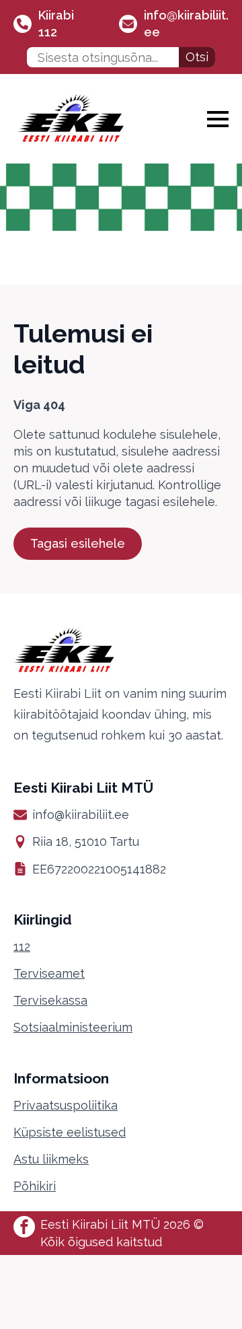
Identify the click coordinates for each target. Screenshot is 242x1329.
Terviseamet (49, 973)
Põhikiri (34, 1186)
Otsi (197, 57)
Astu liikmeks (51, 1159)
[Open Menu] (218, 119)
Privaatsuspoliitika (65, 1105)
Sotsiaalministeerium (72, 1027)
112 (21, 946)
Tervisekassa (50, 1000)
